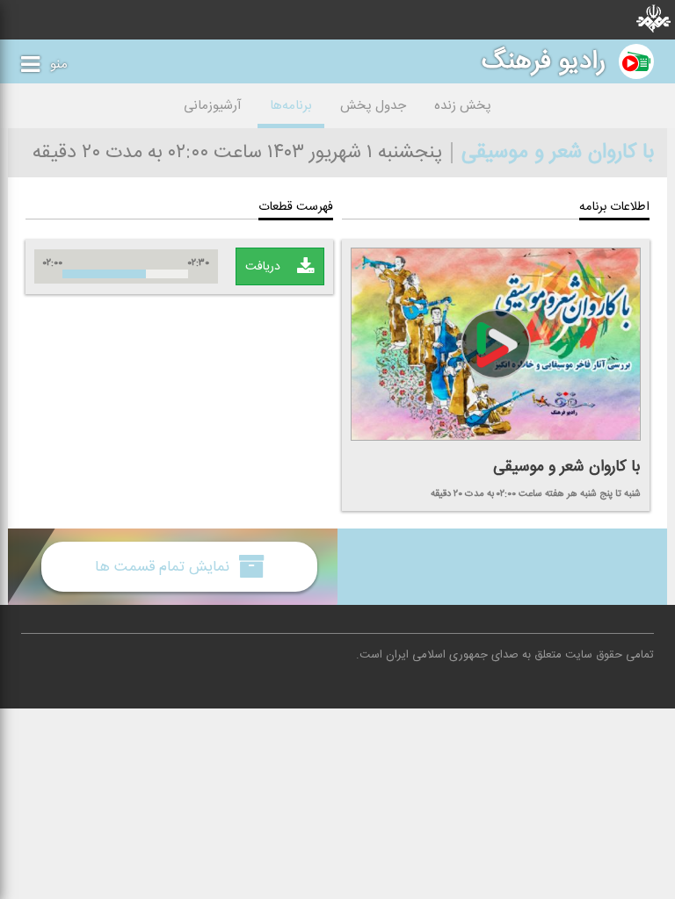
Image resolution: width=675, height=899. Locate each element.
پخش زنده (462, 106)
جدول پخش (373, 106)
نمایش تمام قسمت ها (164, 567)
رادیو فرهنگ (544, 61)
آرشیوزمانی (213, 106)
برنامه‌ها (291, 106)
